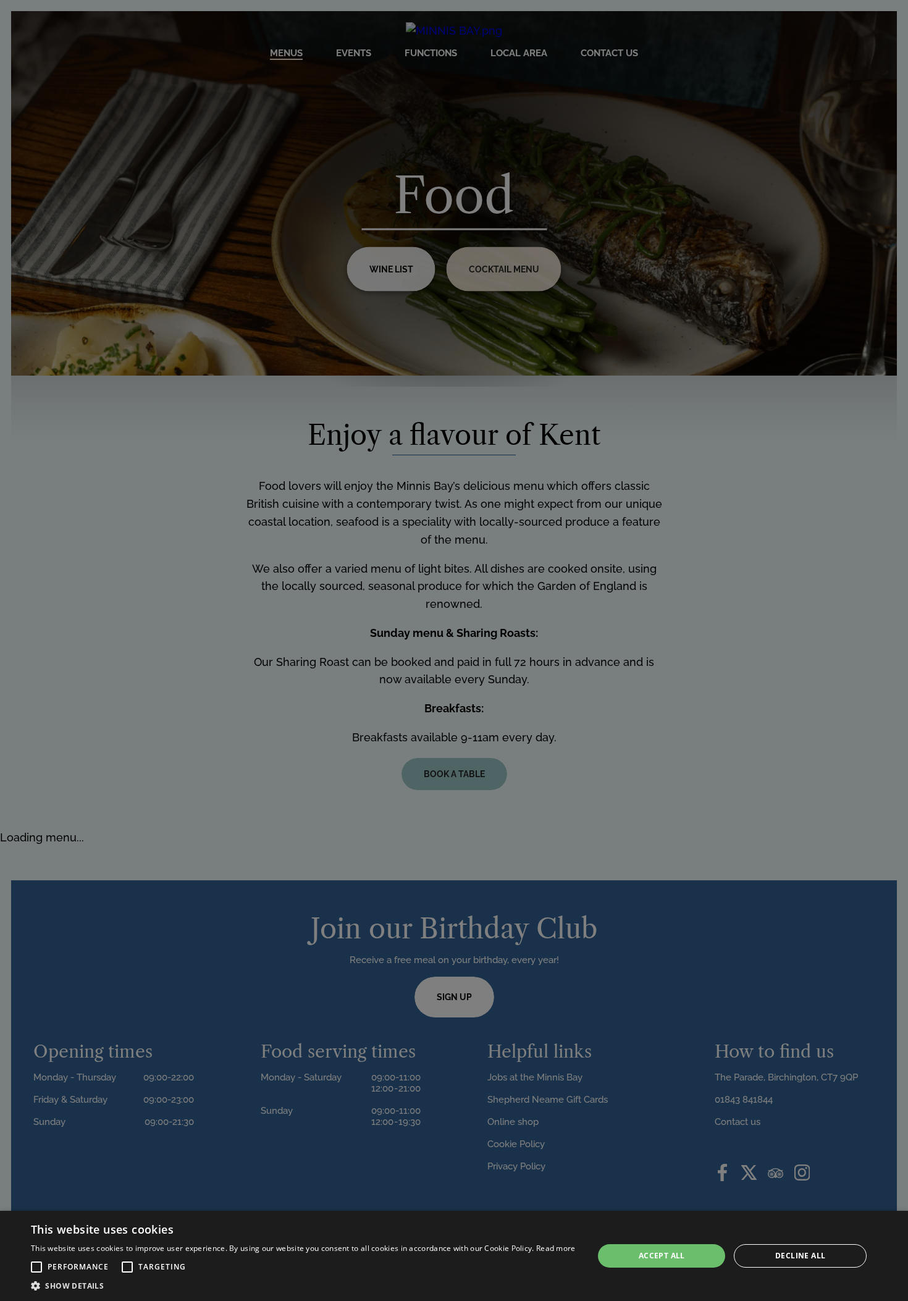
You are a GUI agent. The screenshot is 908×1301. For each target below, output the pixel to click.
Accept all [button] (662, 1255)
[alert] (454, 1256)
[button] (36, 1267)
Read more (556, 1248)
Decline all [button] (800, 1255)
